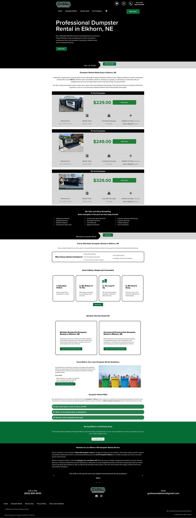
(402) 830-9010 (32, 493)
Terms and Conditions (56, 504)
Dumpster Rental (71, 11)
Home (60, 11)
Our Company (97, 11)
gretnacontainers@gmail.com (163, 493)
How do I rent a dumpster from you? (68, 417)
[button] (98, 407)
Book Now (124, 102)
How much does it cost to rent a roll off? (70, 406)
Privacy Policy (41, 504)
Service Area (84, 11)
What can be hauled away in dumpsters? (70, 412)
